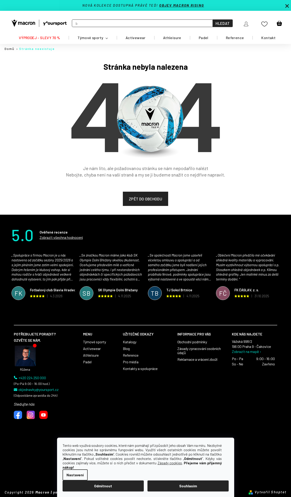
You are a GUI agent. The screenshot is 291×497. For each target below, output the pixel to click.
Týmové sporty (94, 342)
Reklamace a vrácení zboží (197, 359)
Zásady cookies (170, 463)
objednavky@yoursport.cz (38, 389)
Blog (126, 349)
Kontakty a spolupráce (140, 369)
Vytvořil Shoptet (270, 492)
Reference (130, 355)
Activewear (92, 349)
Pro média (130, 362)
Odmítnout (103, 486)
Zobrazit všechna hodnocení (61, 237)
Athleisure (91, 355)
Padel (87, 362)
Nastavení (75, 475)
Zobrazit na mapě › (246, 352)
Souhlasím (188, 486)
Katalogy (129, 342)
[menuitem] (39, 37)
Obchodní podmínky (192, 342)
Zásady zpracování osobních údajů (199, 351)
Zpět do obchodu (145, 198)
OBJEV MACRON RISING (181, 5)
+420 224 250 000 (32, 378)
